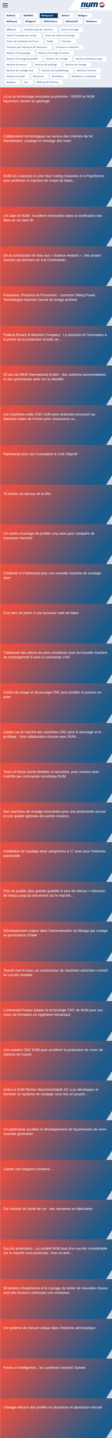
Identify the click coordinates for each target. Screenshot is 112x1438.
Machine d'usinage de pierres (53, 53)
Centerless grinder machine (38, 29)
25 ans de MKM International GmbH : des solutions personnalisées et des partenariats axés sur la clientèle (56, 385)
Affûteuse (11, 29)
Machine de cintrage (57, 58)
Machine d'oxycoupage (18, 53)
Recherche (38, 76)
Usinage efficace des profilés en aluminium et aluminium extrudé (56, 1418)
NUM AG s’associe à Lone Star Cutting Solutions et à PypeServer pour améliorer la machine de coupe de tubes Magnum (56, 187)
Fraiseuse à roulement (67, 47)
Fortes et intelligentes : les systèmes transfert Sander (56, 1378)
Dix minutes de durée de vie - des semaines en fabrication (56, 1219)
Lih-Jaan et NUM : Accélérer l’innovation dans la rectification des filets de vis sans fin (56, 226)
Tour (26, 82)
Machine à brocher (86, 70)
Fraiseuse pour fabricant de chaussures (26, 47)
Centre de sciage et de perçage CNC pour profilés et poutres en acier (56, 703)
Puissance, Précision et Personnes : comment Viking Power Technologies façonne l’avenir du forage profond (56, 306)
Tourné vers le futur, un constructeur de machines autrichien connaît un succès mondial (56, 981)
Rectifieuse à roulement (83, 76)
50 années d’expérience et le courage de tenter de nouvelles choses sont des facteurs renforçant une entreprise (56, 1299)
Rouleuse (11, 82)
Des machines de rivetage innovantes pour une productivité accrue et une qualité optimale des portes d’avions (56, 822)
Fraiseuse (66, 41)
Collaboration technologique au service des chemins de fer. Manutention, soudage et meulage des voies (56, 147)
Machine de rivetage (75, 64)
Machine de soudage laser (20, 70)
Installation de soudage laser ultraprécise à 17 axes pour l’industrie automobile (56, 862)
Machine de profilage (46, 64)
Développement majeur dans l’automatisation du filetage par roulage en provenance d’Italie (56, 941)
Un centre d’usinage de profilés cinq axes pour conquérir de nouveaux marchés (56, 544)
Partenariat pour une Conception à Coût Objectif (56, 465)
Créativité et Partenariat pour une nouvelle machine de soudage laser (56, 584)
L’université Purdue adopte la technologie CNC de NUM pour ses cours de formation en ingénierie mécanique (56, 1021)
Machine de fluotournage (89, 58)
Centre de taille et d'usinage (60, 35)
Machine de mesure (16, 64)
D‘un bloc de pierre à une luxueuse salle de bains (56, 624)
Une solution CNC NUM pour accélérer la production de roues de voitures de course (56, 1061)
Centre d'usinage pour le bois (21, 35)
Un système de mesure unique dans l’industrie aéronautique (56, 1339)
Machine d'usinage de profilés (22, 58)
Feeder (50, 41)
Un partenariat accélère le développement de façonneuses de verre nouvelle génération (56, 1140)
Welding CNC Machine (47, 82)
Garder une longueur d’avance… (56, 1180)
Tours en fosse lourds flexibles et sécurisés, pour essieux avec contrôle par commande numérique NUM (56, 782)
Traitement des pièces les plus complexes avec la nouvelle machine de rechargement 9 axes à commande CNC (56, 663)
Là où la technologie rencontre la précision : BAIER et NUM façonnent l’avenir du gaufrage (56, 107)
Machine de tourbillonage (55, 70)
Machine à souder (15, 76)
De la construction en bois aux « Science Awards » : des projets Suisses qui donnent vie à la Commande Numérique (56, 266)
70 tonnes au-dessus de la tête (56, 504)
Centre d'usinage (69, 29)
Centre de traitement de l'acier (22, 41)
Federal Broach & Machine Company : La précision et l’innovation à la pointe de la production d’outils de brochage (56, 346)
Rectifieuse (57, 76)
